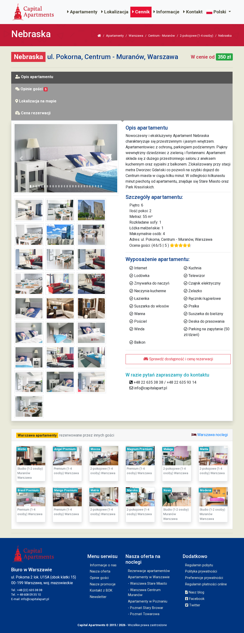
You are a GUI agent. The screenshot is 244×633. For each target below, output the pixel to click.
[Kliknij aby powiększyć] (65, 158)
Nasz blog (196, 592)
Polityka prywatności (201, 571)
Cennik (142, 12)
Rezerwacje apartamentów (149, 571)
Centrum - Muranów (161, 35)
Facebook (196, 599)
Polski (219, 12)
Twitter (194, 605)
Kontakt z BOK (101, 590)
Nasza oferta (100, 571)
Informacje (167, 12)
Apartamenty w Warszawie (149, 577)
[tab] (122, 78)
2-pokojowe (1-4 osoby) (196, 35)
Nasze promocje (103, 584)
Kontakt (194, 12)
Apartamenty (83, 12)
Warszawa (136, 35)
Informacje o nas (103, 565)
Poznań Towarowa (144, 614)
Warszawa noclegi (212, 434)
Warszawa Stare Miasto (148, 584)
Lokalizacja (115, 12)
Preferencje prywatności (204, 578)
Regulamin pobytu (199, 565)
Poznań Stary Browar (146, 608)
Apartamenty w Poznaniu (147, 601)
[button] (21, 158)
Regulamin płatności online (206, 584)
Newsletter (98, 597)
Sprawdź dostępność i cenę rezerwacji (180, 359)
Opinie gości (99, 578)
